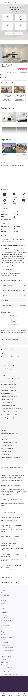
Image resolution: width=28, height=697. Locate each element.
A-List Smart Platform (6, 637)
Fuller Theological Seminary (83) (9, 442)
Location (9, 72)
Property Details (23, 72)
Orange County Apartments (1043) (9, 433)
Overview (3, 72)
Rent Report (4, 628)
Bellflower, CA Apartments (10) (8, 384)
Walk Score (13, 315)
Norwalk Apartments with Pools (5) (9, 366)
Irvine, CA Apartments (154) (7, 399)
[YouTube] (17, 671)
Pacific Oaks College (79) (7, 448)
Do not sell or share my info (8, 667)
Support (3, 603)
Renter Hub (4, 615)
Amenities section (7, 494)
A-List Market (4, 640)
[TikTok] (23, 671)
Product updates (5, 598)
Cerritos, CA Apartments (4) (7, 381)
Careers (3, 593)
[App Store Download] (5, 582)
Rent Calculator (5, 622)
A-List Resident (5, 645)
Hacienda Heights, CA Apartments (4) (10, 421)
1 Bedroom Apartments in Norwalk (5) (10, 356)
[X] (14, 671)
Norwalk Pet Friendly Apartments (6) (9, 369)
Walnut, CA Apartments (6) (7, 418)
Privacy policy (4, 659)
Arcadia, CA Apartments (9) (7, 393)
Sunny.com (4, 600)
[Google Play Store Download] (14, 582)
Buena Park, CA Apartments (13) (9, 415)
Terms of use (4, 662)
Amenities (15, 72)
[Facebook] (11, 671)
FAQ (2, 605)
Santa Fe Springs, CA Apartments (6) (10, 378)
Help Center (4, 653)
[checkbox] (7, 17)
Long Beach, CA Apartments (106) (9, 396)
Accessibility (4, 664)
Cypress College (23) (6, 451)
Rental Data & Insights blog (8, 650)
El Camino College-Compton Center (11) (10, 457)
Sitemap (3, 608)
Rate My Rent (4, 617)
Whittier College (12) (6, 454)
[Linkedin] (8, 671)
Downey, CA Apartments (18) (8, 387)
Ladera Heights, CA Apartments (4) (9, 390)
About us (3, 590)
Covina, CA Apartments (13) (7, 402)
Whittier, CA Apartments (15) (8, 405)
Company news (5, 595)
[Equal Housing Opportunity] (5, 671)
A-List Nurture (4, 642)
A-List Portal (4, 634)
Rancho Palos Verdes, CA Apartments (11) (11, 408)
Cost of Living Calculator (7, 620)
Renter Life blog (5, 625)
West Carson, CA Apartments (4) (9, 411)
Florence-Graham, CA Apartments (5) (10, 424)
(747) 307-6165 (5, 66)
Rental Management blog (7, 647)
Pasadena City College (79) (7, 445)
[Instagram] (20, 671)
